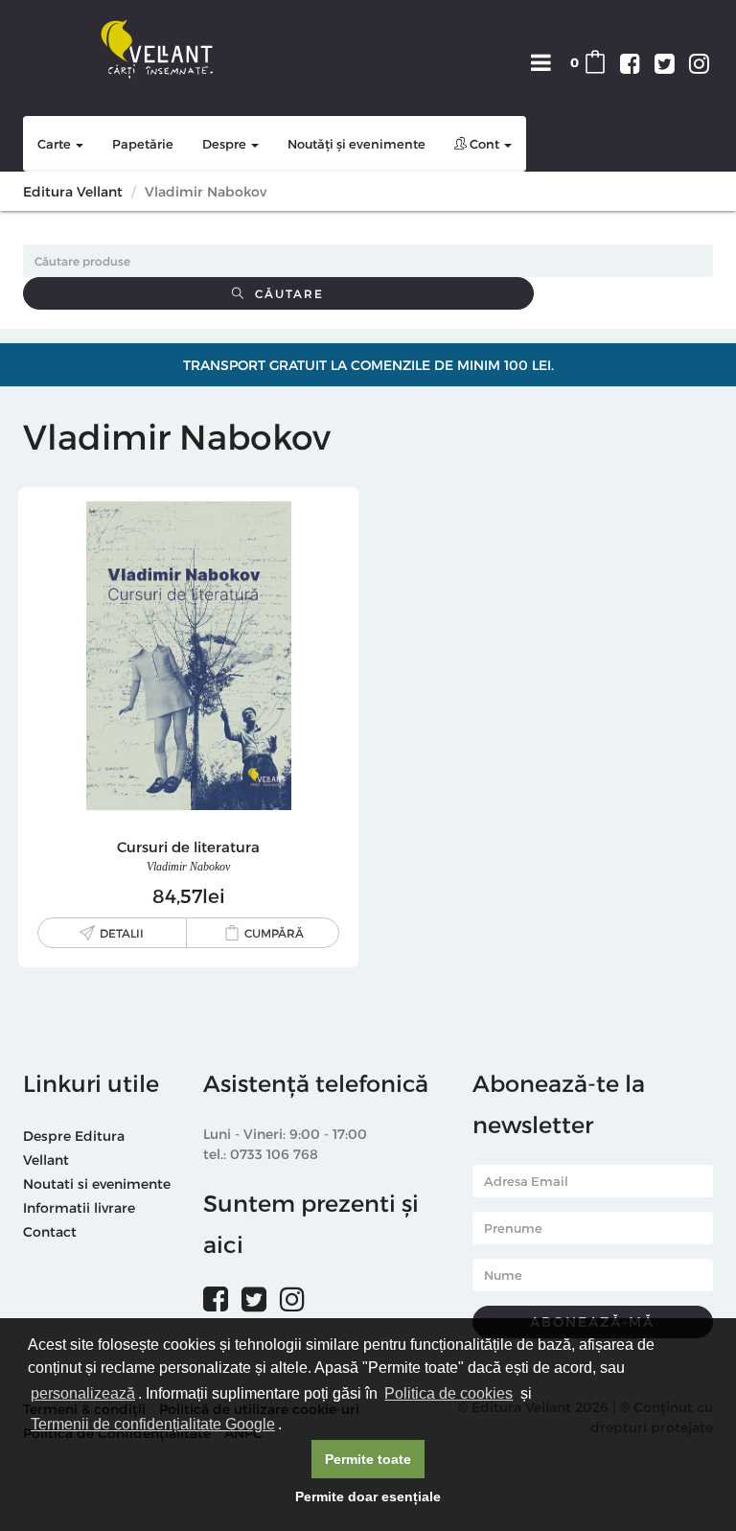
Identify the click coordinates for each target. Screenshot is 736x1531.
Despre (225, 143)
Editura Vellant (73, 191)
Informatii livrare (79, 1207)
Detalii (122, 932)
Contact (50, 1231)
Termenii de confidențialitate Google (153, 1424)
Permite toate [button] (368, 1459)
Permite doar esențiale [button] (368, 1496)
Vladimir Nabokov (188, 866)
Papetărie (142, 143)
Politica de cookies (448, 1393)
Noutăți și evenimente (357, 143)
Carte (55, 143)
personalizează (83, 1393)
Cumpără (274, 932)
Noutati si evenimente (97, 1183)
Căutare (284, 293)
